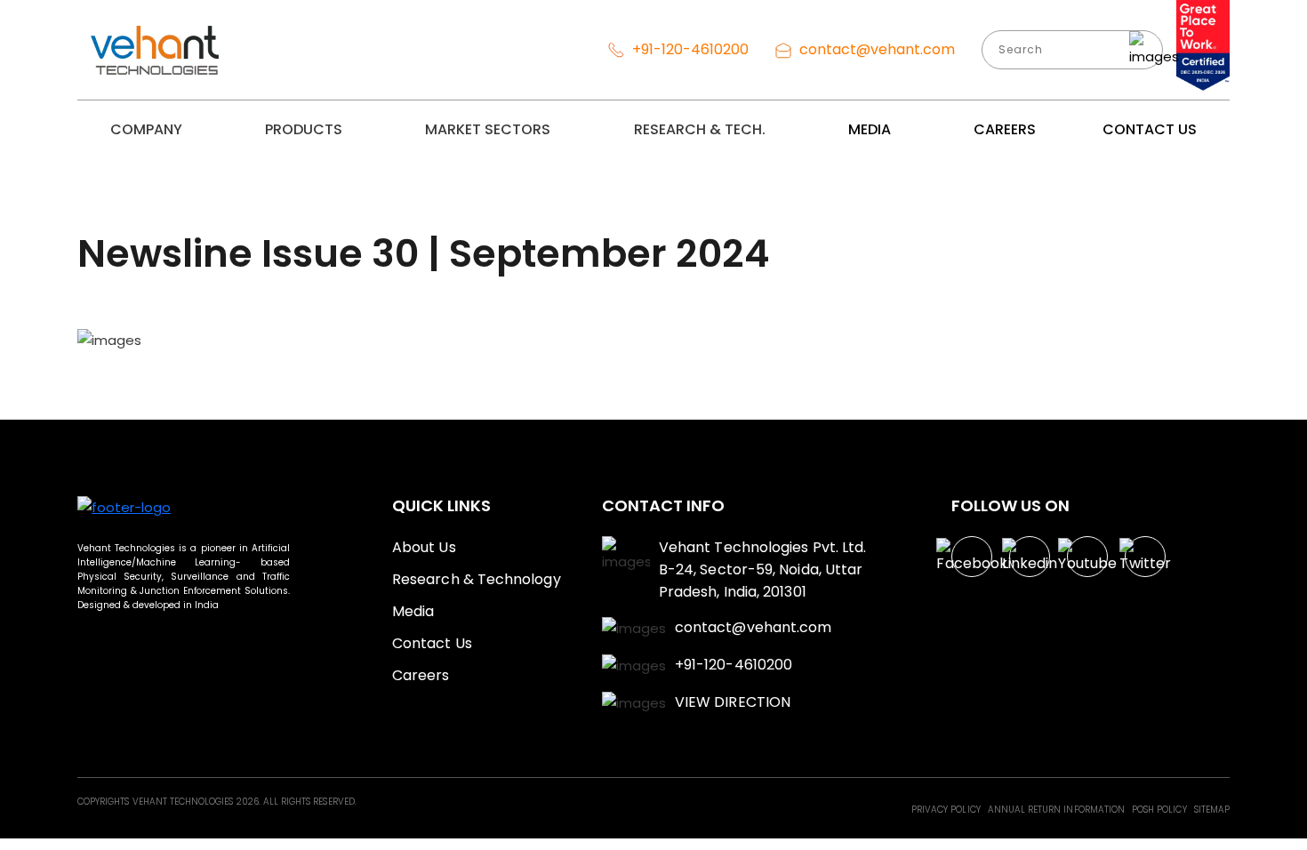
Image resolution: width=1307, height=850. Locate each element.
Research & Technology (476, 579)
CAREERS (1005, 129)
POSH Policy (1161, 809)
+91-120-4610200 (689, 49)
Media (413, 611)
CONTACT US (1150, 129)
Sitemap (1212, 809)
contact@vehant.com (875, 49)
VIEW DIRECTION (732, 702)
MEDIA (869, 129)
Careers (421, 675)
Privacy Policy (947, 809)
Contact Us (432, 643)
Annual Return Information (1057, 809)
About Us (424, 547)
